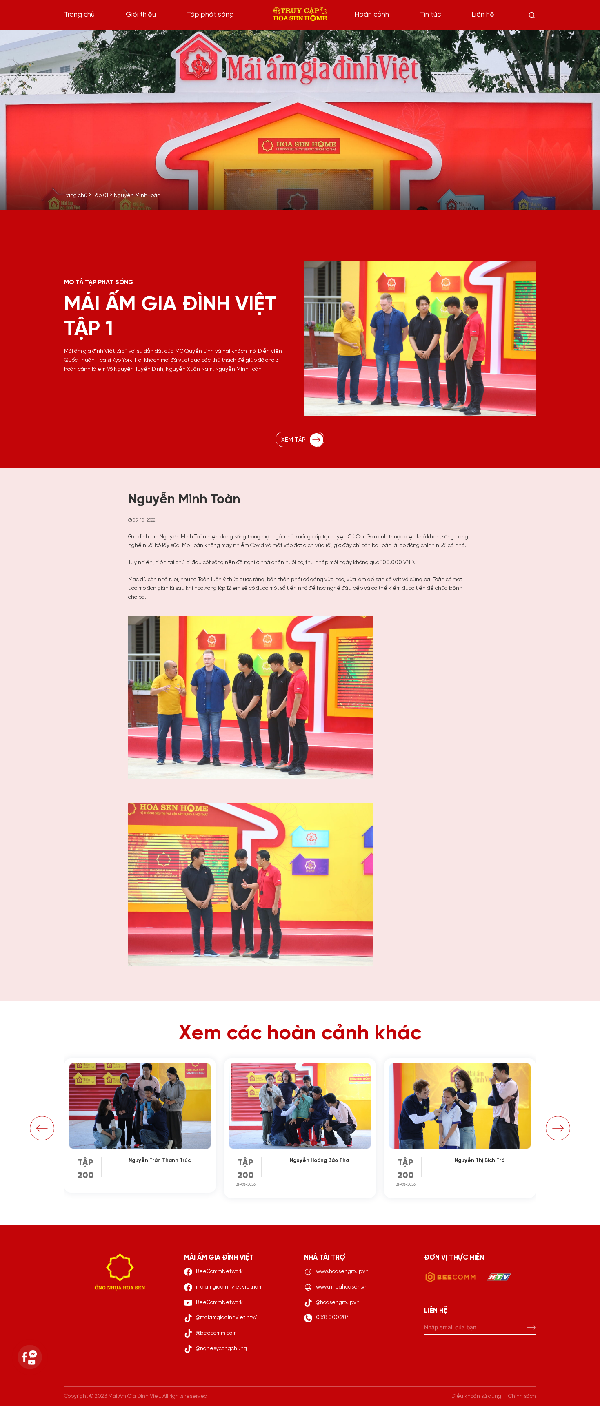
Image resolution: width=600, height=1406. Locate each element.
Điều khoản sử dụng (476, 1396)
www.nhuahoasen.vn (342, 1287)
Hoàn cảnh (372, 14)
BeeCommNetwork (219, 1271)
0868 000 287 (332, 1317)
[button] (42, 1128)
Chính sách (522, 1396)
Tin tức (430, 14)
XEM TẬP (293, 440)
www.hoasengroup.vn (342, 1271)
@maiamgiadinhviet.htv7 (226, 1317)
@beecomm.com (216, 1333)
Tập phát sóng (210, 14)
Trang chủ (79, 14)
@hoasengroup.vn (338, 1302)
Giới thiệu (141, 14)
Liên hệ (483, 14)
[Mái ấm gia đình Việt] (300, 15)
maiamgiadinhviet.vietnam (229, 1287)
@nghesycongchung (221, 1348)
